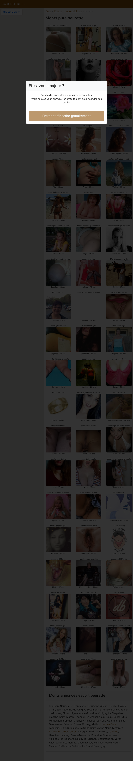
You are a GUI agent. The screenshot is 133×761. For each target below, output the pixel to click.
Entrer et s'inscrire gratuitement (66, 116)
